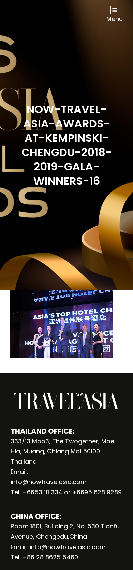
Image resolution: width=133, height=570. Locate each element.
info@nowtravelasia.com (49, 482)
